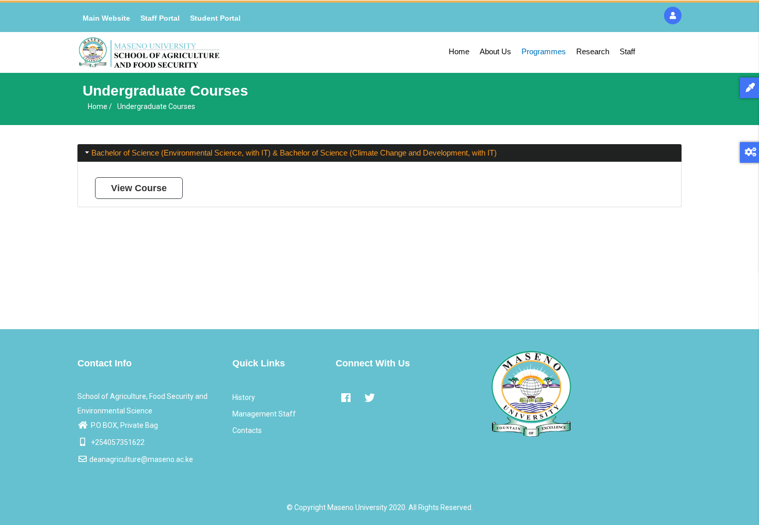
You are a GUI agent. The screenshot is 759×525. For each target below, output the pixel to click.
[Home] (149, 52)
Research (592, 51)
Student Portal (215, 18)
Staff (627, 51)
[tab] (379, 153)
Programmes (543, 51)
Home (459, 51)
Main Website (106, 18)
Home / (100, 106)
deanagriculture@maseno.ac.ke (141, 459)
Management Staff (264, 414)
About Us (495, 51)
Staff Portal (160, 18)
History (243, 397)
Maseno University (357, 507)
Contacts (247, 430)
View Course (139, 188)
